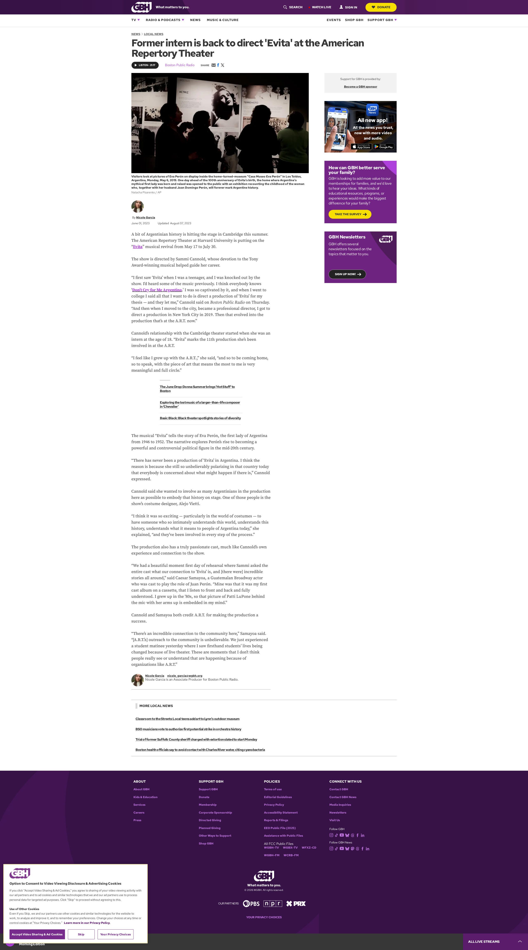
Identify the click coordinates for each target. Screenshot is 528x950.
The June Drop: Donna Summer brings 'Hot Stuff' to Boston (197, 389)
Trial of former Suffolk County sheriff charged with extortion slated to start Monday (196, 739)
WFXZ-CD (309, 847)
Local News (153, 34)
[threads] (352, 835)
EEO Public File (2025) (280, 828)
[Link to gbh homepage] (141, 7)
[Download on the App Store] (361, 146)
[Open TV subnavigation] (139, 20)
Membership (208, 805)
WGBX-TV (290, 847)
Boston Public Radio (179, 65)
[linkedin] (362, 835)
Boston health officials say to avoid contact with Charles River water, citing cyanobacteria (200, 750)
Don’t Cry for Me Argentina (157, 290)
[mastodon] (352, 848)
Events (334, 20)
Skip (81, 934)
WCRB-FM (291, 855)
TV (133, 20)
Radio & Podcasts (163, 20)
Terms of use (273, 789)
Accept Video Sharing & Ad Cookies (37, 934)
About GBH (141, 789)
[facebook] (357, 835)
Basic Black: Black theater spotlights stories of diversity (200, 418)
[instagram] (331, 835)
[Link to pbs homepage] (251, 903)
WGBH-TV (271, 847)
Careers (138, 812)
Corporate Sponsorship (215, 812)
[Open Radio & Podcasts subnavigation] (183, 20)
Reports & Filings (276, 820)
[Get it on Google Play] (383, 146)
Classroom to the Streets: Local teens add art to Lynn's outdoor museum (187, 719)
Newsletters (337, 812)
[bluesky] (347, 835)
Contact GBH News (342, 797)
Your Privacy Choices (264, 917)
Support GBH (380, 20)
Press (137, 820)
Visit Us (334, 820)
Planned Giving (209, 828)
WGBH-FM (271, 855)
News (195, 20)
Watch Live (321, 7)
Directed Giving (210, 820)
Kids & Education (145, 797)
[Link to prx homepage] (296, 903)
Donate (383, 7)
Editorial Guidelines (278, 797)
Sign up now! (345, 274)
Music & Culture (223, 20)
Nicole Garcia (145, 217)
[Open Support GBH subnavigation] (396, 20)
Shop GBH (354, 20)
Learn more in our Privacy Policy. (87, 923)
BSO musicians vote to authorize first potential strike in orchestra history (188, 729)
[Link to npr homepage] (273, 903)
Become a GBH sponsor (360, 86)
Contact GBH (338, 789)
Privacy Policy (274, 805)
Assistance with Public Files (283, 835)
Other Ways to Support (215, 835)
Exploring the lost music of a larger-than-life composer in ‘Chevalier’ (200, 404)
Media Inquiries (340, 805)
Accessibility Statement (281, 812)
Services (139, 805)
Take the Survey (348, 214)
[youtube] (342, 835)
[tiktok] (336, 835)
